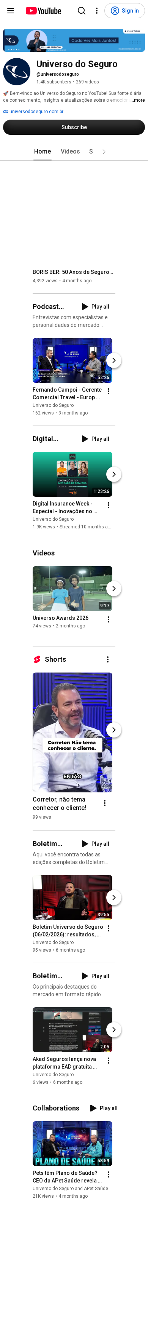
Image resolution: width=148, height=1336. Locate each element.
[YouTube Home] (43, 10)
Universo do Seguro (53, 405)
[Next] (113, 360)
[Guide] (10, 10)
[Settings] (96, 10)
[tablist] (74, 151)
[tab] (42, 151)
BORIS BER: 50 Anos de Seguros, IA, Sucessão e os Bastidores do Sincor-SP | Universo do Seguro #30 (74, 272)
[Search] (81, 10)
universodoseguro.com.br (35, 111)
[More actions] (108, 391)
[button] (104, 151)
